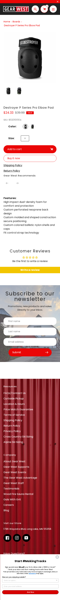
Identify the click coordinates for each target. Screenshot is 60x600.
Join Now (30, 592)
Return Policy (12, 426)
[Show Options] (57, 580)
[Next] (17, 183)
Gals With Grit (12, 499)
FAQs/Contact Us (15, 393)
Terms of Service (14, 415)
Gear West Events (15, 472)
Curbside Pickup (14, 398)
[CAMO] (32, 126)
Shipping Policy (13, 420)
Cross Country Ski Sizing (18, 436)
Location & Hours (14, 404)
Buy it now (13, 158)
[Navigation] (53, 9)
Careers (9, 505)
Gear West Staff (14, 483)
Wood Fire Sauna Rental (18, 494)
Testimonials (11, 488)
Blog (6, 510)
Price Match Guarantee (18, 409)
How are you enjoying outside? (14, 577)
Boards (16, 21)
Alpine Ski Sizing (13, 442)
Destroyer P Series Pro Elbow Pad (22, 25)
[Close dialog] (57, 557)
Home (7, 21)
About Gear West (14, 461)
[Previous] (7, 183)
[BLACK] (25, 126)
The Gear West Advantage (20, 478)
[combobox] (30, 580)
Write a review (30, 270)
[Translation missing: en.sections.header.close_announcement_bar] (57, 1)
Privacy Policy (12, 431)
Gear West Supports (16, 467)
